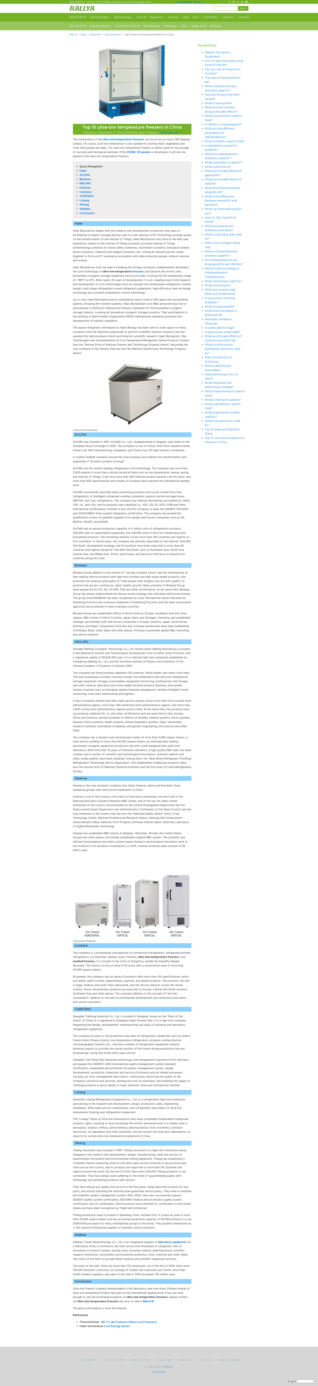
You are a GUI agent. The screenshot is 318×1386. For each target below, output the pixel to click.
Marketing (170, 26)
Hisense (85, 187)
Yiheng (84, 204)
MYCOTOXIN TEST (114, 1360)
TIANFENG (87, 196)
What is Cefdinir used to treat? (225, 141)
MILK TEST (186, 1360)
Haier (83, 170)
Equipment (155, 17)
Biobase (85, 179)
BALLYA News (78, 26)
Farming (173, 17)
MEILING (85, 183)
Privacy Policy (159, 1372)
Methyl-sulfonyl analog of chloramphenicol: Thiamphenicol (222, 272)
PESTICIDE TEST (141, 1360)
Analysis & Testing (99, 26)
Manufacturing (151, 26)
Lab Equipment (170, 132)
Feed (186, 17)
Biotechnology (122, 17)
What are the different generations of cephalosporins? (220, 133)
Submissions (184, 1)
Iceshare (86, 192)
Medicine (228, 17)
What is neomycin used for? (223, 399)
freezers (138, 271)
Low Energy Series (117, 1326)
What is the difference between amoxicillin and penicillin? (221, 200)
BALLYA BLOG (78, 17)
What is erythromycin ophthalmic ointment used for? (222, 349)
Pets (183, 26)
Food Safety (210, 17)
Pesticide (243, 17)
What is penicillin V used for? (224, 162)
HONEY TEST (165, 1360)
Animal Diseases (99, 17)
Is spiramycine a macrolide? (222, 332)
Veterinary (216, 26)
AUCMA (85, 174)
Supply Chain (199, 26)
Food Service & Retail (127, 26)
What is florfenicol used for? (223, 281)
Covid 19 (141, 17)
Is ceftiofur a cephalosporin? (223, 124)
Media (197, 1)
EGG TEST (205, 1360)
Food (195, 17)
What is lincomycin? (218, 285)
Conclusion (87, 213)
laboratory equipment (172, 1242)
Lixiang (84, 200)
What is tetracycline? (218, 103)
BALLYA (148, 1301)
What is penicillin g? (218, 166)
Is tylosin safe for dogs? (220, 327)
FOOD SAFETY (87, 1360)
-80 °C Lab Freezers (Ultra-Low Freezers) (128, 1322)
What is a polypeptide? (220, 306)
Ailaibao (85, 208)
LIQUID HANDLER (229, 1360)
